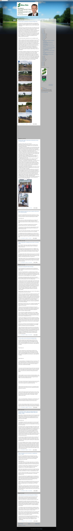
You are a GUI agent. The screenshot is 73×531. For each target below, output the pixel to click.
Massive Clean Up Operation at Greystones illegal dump (27, 21)
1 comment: (30, 238)
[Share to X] (34, 238)
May (43, 56)
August (44, 38)
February (44, 59)
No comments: (30, 334)
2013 (43, 64)
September (44, 37)
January (44, 60)
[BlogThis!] (34, 262)
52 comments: (30, 262)
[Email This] (33, 238)
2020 (43, 29)
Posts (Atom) (23, 525)
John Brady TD (44, 88)
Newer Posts (20, 523)
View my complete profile (44, 92)
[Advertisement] (29, 132)
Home (29, 523)
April (43, 57)
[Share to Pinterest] (36, 238)
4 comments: (30, 407)
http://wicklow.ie (51, 85)
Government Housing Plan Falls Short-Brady (25, 266)
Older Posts (37, 523)
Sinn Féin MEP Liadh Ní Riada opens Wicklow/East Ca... (48, 42)
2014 (43, 63)
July (43, 39)
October (44, 36)
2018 (43, 30)
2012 (43, 65)
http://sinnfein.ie (51, 84)
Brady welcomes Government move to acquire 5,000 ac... (48, 44)
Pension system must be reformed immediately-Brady (27, 338)
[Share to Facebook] (35, 238)
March (44, 58)
